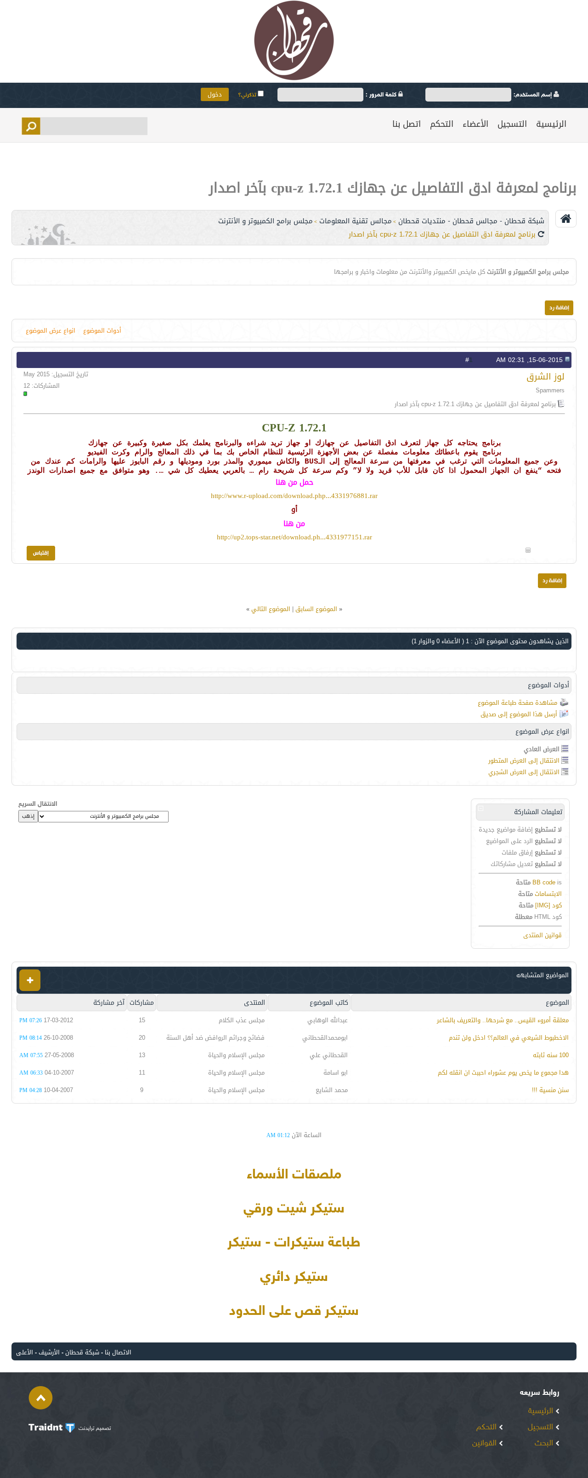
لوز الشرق (545, 376)
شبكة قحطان (82, 1352)
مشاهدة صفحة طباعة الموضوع (517, 702)
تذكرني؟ (248, 95)
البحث (545, 1443)
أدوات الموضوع (102, 330)
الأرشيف (49, 1352)
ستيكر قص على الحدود (294, 1311)
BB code (543, 882)
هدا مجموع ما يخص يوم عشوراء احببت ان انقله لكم (503, 1072)
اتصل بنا (406, 124)
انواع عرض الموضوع (50, 330)
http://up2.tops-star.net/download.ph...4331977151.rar (294, 537)
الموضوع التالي (270, 609)
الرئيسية (551, 124)
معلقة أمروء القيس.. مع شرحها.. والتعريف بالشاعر (503, 1020)
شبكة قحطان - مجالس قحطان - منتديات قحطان (471, 221)
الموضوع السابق (316, 609)
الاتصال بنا (118, 1352)
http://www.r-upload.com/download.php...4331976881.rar (294, 495)
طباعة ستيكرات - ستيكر (294, 1243)
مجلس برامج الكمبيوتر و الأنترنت (265, 221)
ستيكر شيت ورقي (294, 1209)
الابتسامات (548, 894)
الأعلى (24, 1352)
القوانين (485, 1443)
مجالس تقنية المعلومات (355, 221)
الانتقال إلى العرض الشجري (524, 772)
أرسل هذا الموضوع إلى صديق (519, 714)
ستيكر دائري (294, 1277)
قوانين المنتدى (542, 935)
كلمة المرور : (382, 95)
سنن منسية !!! (550, 1090)
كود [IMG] (548, 905)
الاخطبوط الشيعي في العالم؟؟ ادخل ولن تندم (509, 1037)
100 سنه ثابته (551, 1055)
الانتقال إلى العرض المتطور (524, 760)
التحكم (441, 124)
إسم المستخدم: (534, 95)
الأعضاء (475, 124)
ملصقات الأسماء (294, 1175)
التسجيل (512, 124)
